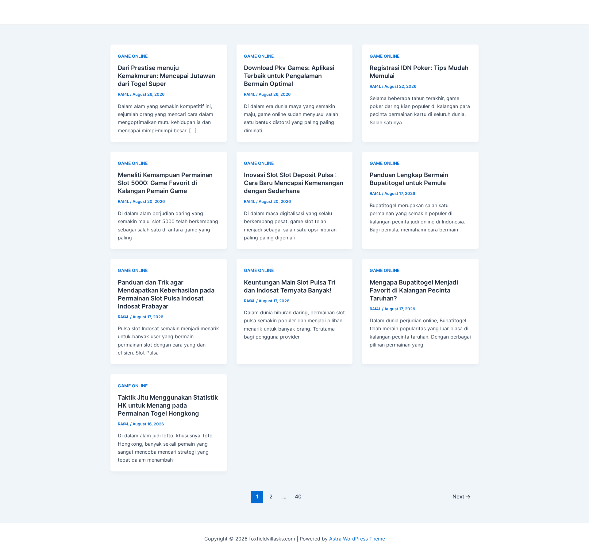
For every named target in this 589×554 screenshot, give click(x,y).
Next (461, 496)
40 (298, 496)
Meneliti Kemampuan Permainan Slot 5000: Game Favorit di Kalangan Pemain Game (165, 183)
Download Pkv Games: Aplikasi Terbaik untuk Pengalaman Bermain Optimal (289, 75)
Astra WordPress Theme (357, 539)
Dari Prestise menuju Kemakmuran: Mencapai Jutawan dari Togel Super (166, 75)
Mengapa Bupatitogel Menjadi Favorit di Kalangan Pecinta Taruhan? (414, 290)
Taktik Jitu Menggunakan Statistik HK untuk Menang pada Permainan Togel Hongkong (168, 405)
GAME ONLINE (133, 56)
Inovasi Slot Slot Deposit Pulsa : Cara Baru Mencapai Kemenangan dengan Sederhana (293, 183)
